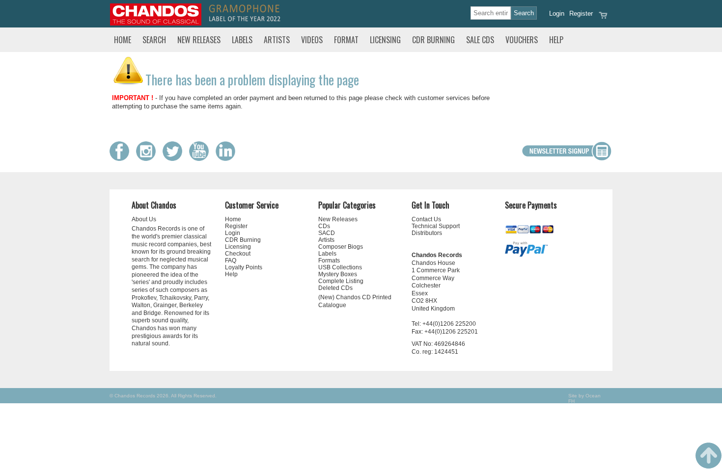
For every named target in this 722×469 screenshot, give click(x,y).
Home (122, 40)
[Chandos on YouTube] (201, 158)
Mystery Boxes (337, 274)
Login (556, 13)
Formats (329, 260)
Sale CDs (480, 40)
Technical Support (436, 226)
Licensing (385, 40)
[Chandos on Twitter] (175, 158)
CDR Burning (433, 40)
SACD (326, 233)
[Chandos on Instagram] (148, 158)
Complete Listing (340, 281)
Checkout (237, 253)
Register (581, 13)
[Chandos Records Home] (155, 23)
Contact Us (426, 219)
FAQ (230, 260)
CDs (324, 226)
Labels (242, 40)
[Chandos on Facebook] (122, 158)
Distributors (427, 233)
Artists (277, 40)
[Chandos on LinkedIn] (228, 158)
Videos (312, 40)
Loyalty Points (243, 267)
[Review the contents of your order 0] (603, 18)
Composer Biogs (340, 246)
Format (346, 40)
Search (154, 40)
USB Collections (340, 267)
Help (556, 40)
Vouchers (521, 40)
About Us (144, 219)
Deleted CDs (335, 288)
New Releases (199, 40)
